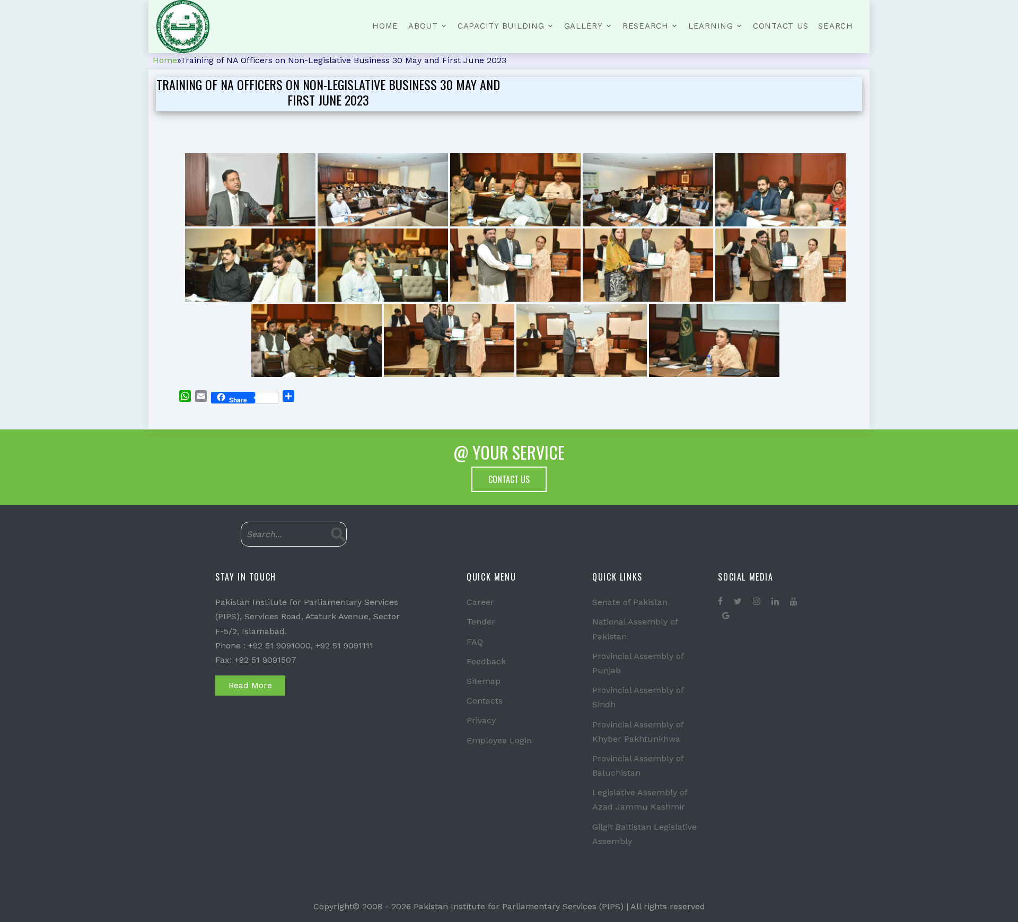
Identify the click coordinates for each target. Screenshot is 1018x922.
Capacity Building (501, 26)
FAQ (475, 642)
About (423, 26)
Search (835, 26)
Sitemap (484, 681)
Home (385, 26)
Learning (710, 26)
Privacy (481, 720)
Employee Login (499, 740)
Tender (481, 622)
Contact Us (781, 26)
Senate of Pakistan (630, 602)
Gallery (583, 26)
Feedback (486, 661)
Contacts (485, 701)
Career (480, 602)
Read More (250, 685)
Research (645, 26)
